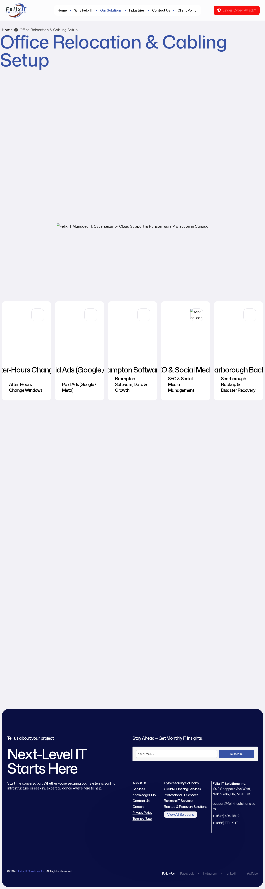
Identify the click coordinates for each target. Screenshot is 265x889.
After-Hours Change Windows (25, 387)
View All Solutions (180, 814)
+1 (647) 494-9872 (226, 815)
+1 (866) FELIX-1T (225, 822)
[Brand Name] (132, 226)
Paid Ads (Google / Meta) (79, 387)
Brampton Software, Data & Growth (131, 384)
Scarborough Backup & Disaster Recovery (238, 384)
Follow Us (168, 873)
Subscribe (236, 754)
